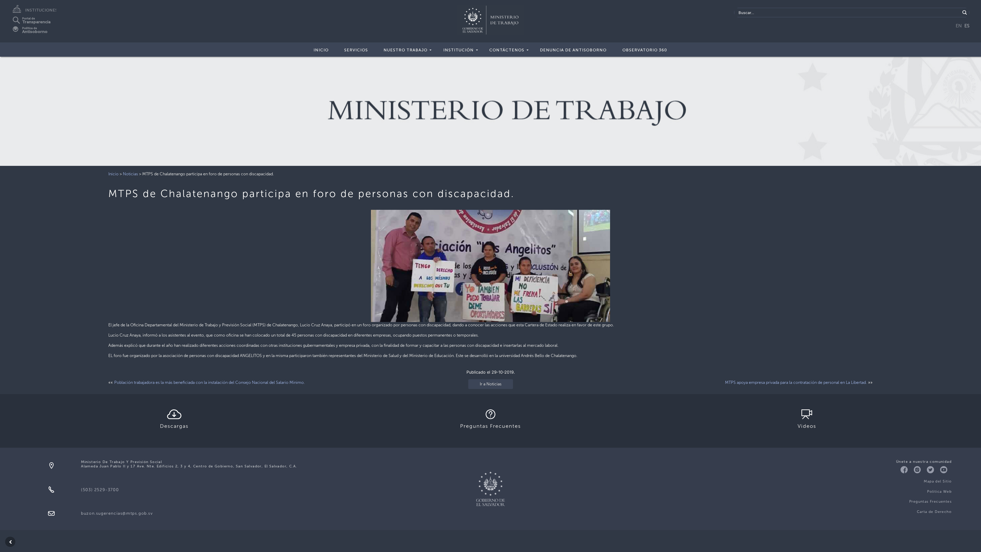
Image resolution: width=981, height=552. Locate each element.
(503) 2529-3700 (100, 489)
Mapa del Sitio (938, 481)
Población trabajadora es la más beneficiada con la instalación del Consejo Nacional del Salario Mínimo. (209, 382)
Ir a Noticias (490, 384)
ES (967, 26)
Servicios (356, 50)
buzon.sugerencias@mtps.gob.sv (117, 513)
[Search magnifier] (964, 12)
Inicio (321, 50)
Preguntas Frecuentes (930, 501)
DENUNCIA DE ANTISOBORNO (573, 50)
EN (959, 26)
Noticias (130, 173)
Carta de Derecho (934, 512)
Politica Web (939, 491)
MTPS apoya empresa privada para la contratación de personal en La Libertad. (796, 382)
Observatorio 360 (644, 50)
